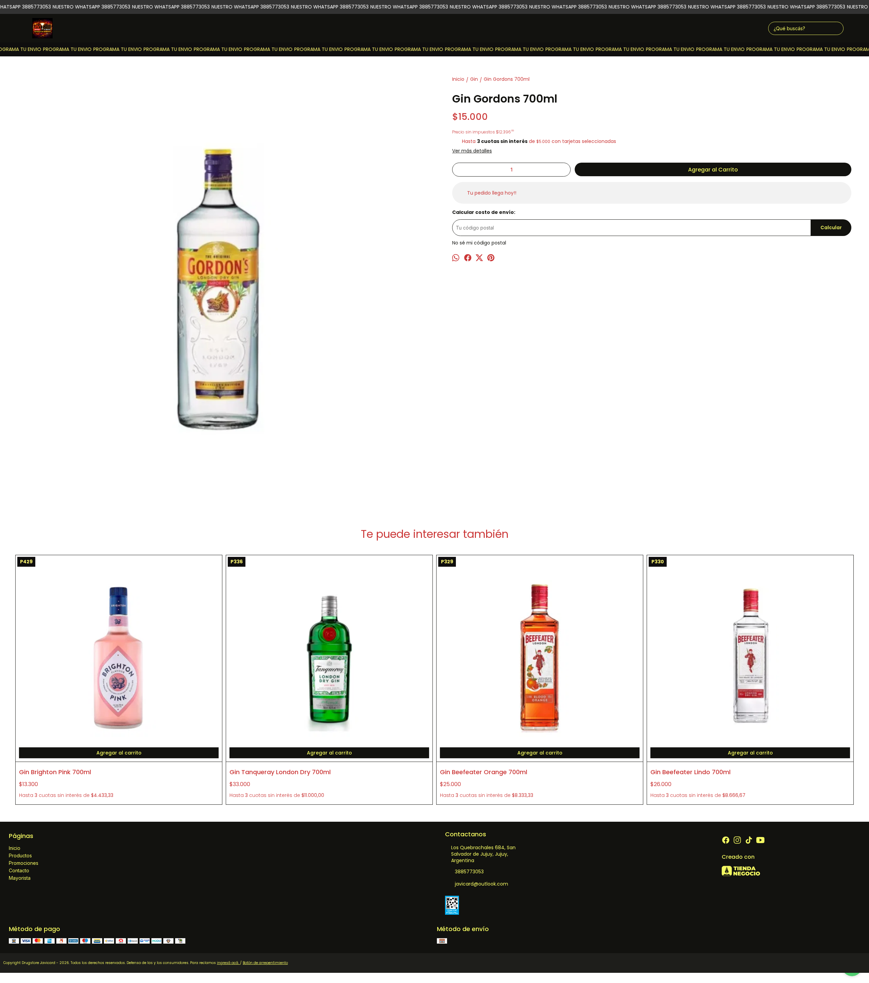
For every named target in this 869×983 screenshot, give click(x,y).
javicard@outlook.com (481, 883)
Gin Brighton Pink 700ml (55, 772)
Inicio (14, 848)
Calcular (831, 227)
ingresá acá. (228, 962)
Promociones (23, 863)
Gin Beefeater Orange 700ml (483, 772)
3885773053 (469, 871)
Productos (20, 855)
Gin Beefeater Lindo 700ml (690, 772)
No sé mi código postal (479, 242)
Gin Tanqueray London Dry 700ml (280, 772)
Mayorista (20, 878)
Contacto (19, 870)
